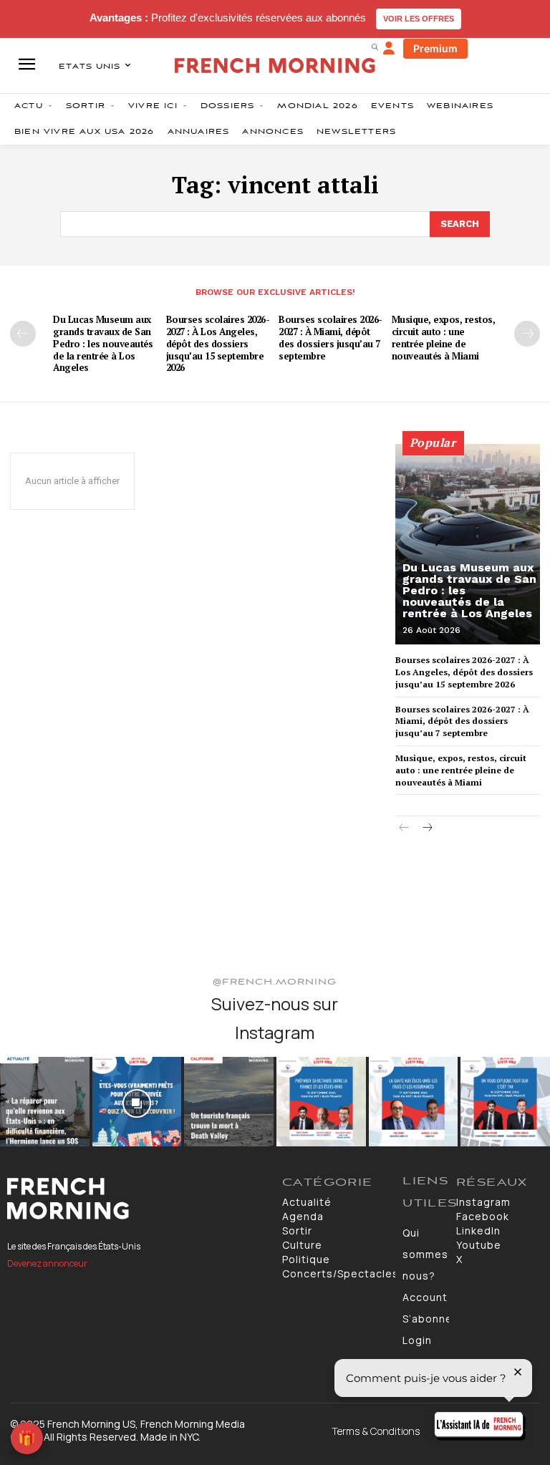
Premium (435, 48)
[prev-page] (23, 334)
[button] (374, 46)
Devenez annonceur (47, 1263)
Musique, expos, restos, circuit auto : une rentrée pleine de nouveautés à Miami (444, 337)
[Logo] (137, 1198)
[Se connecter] (389, 48)
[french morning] (275, 65)
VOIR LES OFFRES (418, 18)
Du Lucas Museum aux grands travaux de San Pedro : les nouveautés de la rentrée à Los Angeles (103, 343)
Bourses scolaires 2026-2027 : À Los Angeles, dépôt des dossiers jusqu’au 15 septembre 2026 (218, 343)
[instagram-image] (45, 1101)
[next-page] (527, 334)
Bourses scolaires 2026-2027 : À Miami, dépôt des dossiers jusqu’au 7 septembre (330, 337)
